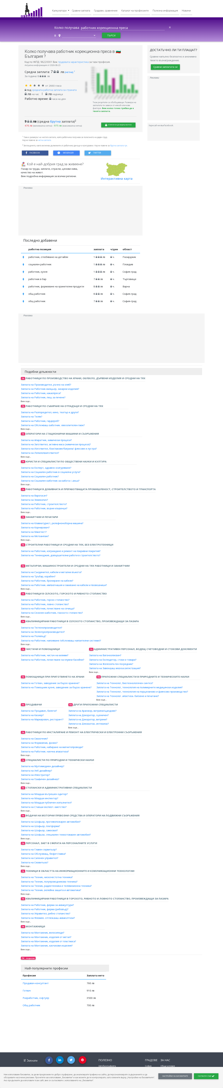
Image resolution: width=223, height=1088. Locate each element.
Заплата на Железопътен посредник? (111, 663)
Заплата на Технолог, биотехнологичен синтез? (124, 683)
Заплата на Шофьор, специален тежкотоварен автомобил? (56, 834)
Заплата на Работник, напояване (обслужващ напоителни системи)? (61, 640)
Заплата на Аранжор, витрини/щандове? (92, 710)
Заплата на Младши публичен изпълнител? (46, 802)
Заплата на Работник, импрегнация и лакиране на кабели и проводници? (64, 584)
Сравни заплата (81, 10)
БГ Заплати (30, 1060)
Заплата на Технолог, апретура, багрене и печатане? (127, 695)
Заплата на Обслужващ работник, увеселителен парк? (53, 425)
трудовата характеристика (73, 61)
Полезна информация (165, 10)
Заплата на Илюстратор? (35, 774)
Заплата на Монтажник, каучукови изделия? (47, 945)
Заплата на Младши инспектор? (39, 798)
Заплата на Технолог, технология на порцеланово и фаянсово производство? (142, 691)
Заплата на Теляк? (31, 416)
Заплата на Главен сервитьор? (39, 849)
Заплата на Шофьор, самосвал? (39, 830)
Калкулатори (59, 10)
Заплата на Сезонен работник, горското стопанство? (52, 612)
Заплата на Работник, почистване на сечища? (48, 608)
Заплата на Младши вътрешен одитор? (44, 794)
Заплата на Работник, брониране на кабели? (47, 580)
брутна (55, 121)
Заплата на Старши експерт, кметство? (44, 806)
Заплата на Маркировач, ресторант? (42, 719)
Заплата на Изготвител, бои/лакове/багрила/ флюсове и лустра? (59, 448)
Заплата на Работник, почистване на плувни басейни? (52, 659)
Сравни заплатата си (165, 66)
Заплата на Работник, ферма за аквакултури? (47, 905)
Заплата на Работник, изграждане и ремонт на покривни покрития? (61, 550)
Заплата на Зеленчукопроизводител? (43, 631)
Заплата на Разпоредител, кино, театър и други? (50, 412)
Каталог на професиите (135, 10)
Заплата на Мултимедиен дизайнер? (42, 766)
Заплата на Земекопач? (34, 499)
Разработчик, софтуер (36, 997)
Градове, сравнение (106, 10)
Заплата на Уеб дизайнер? (36, 770)
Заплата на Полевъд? (33, 636)
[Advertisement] (80, 212)
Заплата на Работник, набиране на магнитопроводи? (52, 747)
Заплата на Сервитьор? (34, 862)
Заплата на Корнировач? (35, 527)
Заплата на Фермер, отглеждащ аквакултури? (48, 917)
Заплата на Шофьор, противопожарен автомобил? (51, 821)
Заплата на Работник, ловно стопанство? (45, 604)
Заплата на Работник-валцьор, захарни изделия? (50, 388)
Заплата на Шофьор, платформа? (40, 825)
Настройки (175, 1076)
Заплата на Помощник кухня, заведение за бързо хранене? (56, 687)
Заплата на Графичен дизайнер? (40, 779)
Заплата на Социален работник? (40, 476)
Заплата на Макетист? (34, 531)
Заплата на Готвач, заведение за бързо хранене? (50, 683)
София (148, 1066)
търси (111, 35)
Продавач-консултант (36, 983)
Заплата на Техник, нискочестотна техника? (47, 877)
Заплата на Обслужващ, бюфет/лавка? (43, 853)
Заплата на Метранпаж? (35, 536)
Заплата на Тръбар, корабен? (38, 576)
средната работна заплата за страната (54, 89)
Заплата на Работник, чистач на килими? (44, 655)
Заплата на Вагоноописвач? (105, 655)
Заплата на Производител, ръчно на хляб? (46, 384)
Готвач (27, 990)
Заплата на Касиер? (32, 715)
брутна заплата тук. (119, 145)
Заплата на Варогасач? (34, 495)
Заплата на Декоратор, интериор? (88, 723)
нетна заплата (44, 140)
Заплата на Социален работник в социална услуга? (50, 472)
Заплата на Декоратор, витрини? (87, 719)
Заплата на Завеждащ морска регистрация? (115, 668)
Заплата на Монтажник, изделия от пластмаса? (48, 941)
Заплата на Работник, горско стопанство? (45, 599)
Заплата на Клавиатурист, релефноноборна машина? (52, 523)
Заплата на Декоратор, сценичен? (88, 715)
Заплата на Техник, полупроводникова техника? (49, 881)
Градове (151, 1060)
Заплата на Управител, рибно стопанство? (45, 913)
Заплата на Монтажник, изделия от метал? (46, 936)
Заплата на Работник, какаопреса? (41, 393)
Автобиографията (107, 1066)
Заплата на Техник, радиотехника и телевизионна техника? (56, 885)
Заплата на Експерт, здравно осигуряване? (46, 467)
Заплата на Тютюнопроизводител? (41, 627)
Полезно (105, 1060)
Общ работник (31, 1005)
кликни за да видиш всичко (120, 125)
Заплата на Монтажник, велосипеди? (42, 932)
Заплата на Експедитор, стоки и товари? (112, 659)
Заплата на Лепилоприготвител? (40, 452)
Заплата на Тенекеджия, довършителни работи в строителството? (60, 555)
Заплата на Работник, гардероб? (40, 420)
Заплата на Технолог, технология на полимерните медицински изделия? (139, 687)
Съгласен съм (205, 1076)
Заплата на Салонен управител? (39, 858)
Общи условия (167, 1066)
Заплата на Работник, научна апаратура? (45, 751)
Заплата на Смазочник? (34, 738)
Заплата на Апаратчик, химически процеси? (46, 439)
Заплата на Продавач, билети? (39, 710)
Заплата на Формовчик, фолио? (39, 742)
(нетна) (70, 72)
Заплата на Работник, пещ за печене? (43, 397)
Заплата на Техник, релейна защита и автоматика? (51, 890)
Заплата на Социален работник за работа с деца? (50, 480)
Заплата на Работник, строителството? (44, 504)
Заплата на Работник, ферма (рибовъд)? (44, 909)
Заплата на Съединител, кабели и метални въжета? (51, 572)
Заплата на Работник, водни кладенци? (44, 508)
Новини (186, 10)
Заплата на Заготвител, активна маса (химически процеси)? (56, 444)
